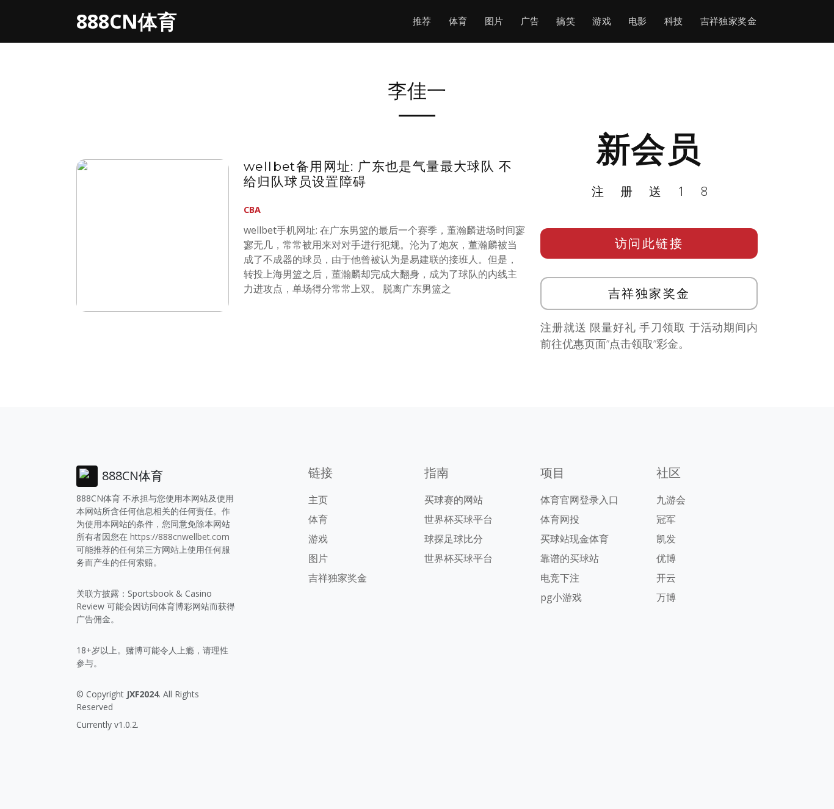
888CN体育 (126, 21)
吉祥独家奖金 (728, 21)
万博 (666, 597)
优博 (666, 558)
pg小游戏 (561, 597)
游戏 (601, 21)
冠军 (666, 519)
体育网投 (559, 519)
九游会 (671, 499)
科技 (673, 21)
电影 (637, 21)
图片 (494, 21)
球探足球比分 (453, 538)
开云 (666, 577)
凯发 (666, 538)
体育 (458, 21)
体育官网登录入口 (579, 499)
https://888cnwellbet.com (180, 536)
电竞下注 (559, 577)
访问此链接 (649, 243)
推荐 (422, 21)
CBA (252, 209)
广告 (530, 21)
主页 (318, 499)
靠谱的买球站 (569, 558)
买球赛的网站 (453, 499)
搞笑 (565, 21)
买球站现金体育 (574, 538)
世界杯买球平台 (458, 519)
